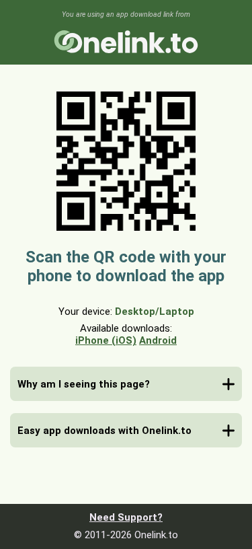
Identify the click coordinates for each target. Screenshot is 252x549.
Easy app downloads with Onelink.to (104, 431)
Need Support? (126, 517)
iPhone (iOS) (105, 340)
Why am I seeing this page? (83, 384)
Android (158, 340)
